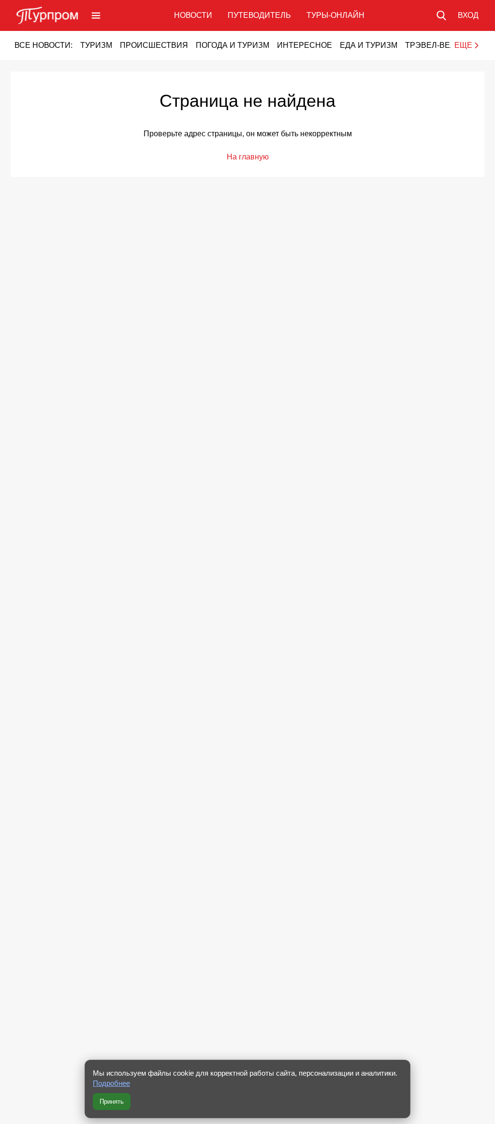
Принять (112, 1101)
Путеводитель (259, 15)
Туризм (96, 45)
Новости (193, 15)
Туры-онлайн (335, 15)
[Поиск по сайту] (441, 15)
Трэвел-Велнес (438, 45)
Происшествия (154, 45)
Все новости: (44, 45)
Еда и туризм (368, 45)
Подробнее (111, 1083)
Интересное (304, 45)
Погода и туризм (232, 45)
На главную (248, 157)
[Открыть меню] (96, 15)
